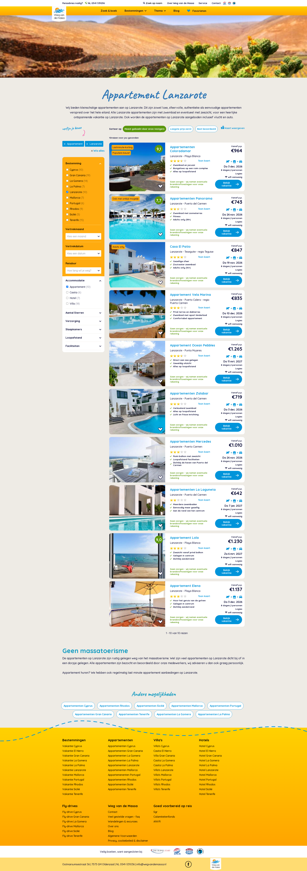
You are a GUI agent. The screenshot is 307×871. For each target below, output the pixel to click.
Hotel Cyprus (206, 746)
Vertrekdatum (74, 246)
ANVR (157, 821)
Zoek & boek (109, 10)
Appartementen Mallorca (187, 705)
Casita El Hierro (163, 750)
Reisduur (71, 263)
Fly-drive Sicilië (71, 831)
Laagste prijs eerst (180, 129)
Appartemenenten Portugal (124, 774)
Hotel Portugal (207, 779)
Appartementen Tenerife (134, 714)
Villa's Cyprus (161, 746)
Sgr (155, 811)
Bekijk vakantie (227, 184)
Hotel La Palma (208, 765)
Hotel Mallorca (207, 774)
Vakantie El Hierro (73, 750)
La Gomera (78, 180)
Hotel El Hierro (207, 750)
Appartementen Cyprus (78, 705)
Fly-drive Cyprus (72, 811)
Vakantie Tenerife (72, 794)
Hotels (204, 740)
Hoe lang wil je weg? (79, 270)
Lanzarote (96, 143)
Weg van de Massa (123, 806)
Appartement (75, 143)
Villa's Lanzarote (163, 770)
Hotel (74, 298)
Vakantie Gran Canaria (75, 755)
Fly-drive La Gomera (74, 821)
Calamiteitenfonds (164, 816)
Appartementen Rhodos (115, 705)
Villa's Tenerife (162, 789)
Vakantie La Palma (73, 765)
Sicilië (74, 214)
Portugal (76, 203)
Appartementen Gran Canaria (93, 714)
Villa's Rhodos (162, 784)
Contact (216, 3)
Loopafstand (74, 337)
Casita (75, 292)
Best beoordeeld (206, 129)
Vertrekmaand (75, 229)
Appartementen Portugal (225, 705)
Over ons (113, 826)
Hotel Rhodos (207, 784)
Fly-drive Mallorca (73, 826)
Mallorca (76, 197)
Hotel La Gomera (209, 760)
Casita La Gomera (164, 760)
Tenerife (76, 220)
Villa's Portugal (162, 779)
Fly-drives (70, 806)
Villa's (158, 740)
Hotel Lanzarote (208, 770)
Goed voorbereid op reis (173, 806)
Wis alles (98, 150)
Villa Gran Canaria (164, 755)
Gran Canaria (79, 175)
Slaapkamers (74, 329)
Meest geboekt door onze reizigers (144, 129)
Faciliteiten (72, 346)
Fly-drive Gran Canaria (75, 816)
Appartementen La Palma (214, 714)
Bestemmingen (134, 10)
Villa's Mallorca (162, 774)
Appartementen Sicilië (150, 705)
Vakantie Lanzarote (74, 770)
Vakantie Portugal (73, 779)
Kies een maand (76, 236)
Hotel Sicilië (205, 789)
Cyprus (76, 169)
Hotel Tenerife (207, 794)
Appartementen (120, 740)
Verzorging (73, 321)
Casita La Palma (163, 765)
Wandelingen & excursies (123, 821)
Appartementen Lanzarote (123, 765)
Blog (176, 10)
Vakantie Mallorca (73, 774)
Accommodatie (75, 280)
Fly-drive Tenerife (72, 835)
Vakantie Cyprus (72, 746)
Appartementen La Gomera (174, 714)
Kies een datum (76, 253)
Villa (74, 303)
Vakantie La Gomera (74, 760)
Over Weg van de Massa (180, 3)
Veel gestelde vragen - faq (124, 816)
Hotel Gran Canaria (210, 755)
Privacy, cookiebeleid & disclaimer (128, 840)
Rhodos (76, 208)
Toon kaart (204, 160)
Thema (158, 10)
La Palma (77, 186)
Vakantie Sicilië (71, 789)
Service (203, 3)
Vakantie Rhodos (72, 784)
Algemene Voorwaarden (122, 835)
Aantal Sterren (75, 312)
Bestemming (73, 163)
